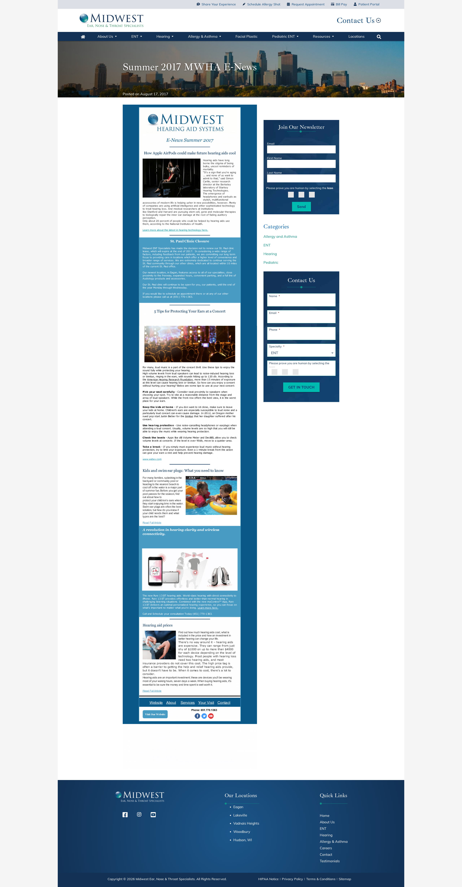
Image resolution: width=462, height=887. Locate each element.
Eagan (238, 807)
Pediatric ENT (283, 36)
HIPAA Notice (268, 879)
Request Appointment (308, 4)
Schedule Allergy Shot (263, 4)
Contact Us (355, 20)
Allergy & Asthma (202, 36)
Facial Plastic (247, 36)
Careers (326, 848)
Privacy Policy (292, 879)
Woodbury (241, 831)
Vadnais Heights (246, 823)
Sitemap (345, 879)
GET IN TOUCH (301, 387)
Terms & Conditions (320, 879)
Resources (321, 36)
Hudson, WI (242, 840)
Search (379, 36)
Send (301, 206)
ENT (134, 36)
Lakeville (240, 815)
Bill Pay (341, 4)
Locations (356, 36)
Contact (326, 854)
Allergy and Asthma (280, 236)
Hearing (163, 36)
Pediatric (270, 262)
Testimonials (330, 861)
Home (83, 36)
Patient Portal (368, 4)
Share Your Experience (219, 4)
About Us (105, 36)
